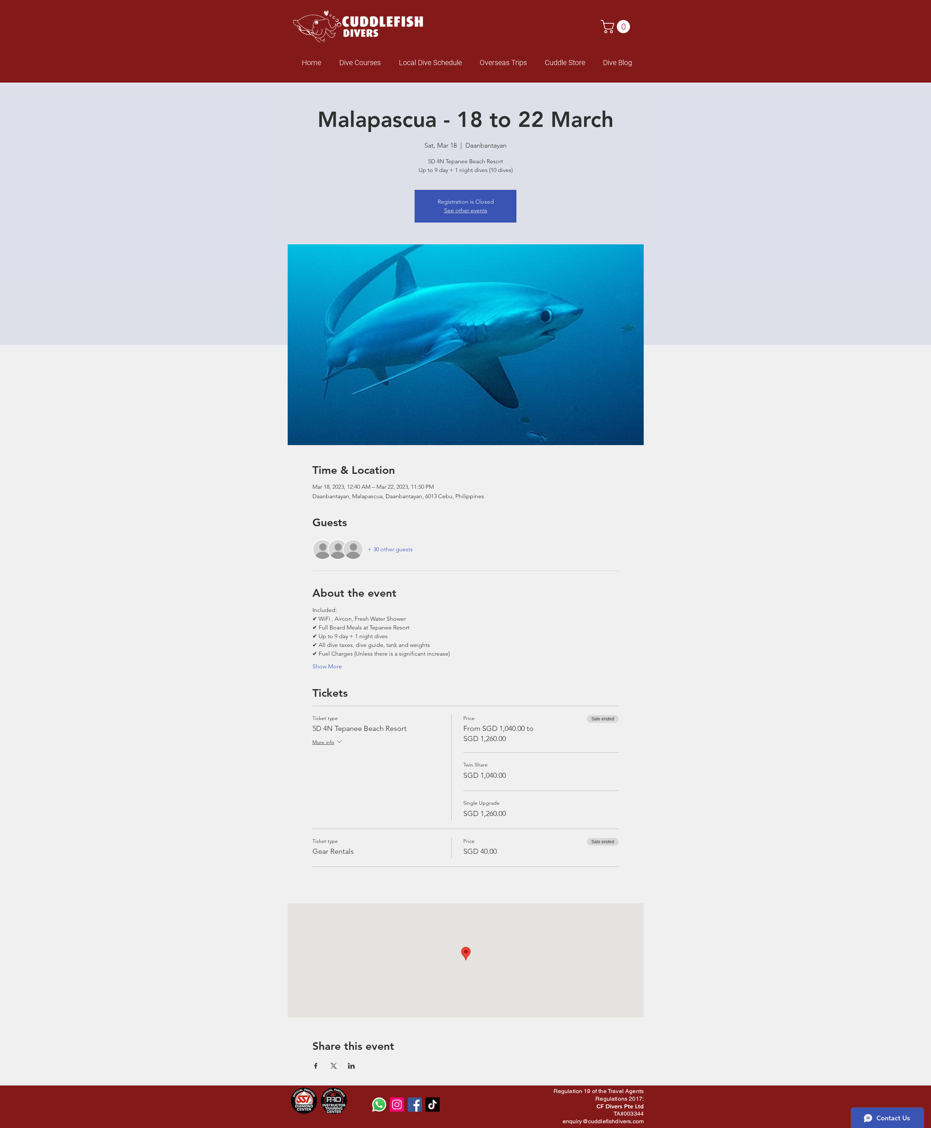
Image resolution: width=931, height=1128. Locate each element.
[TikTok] (432, 1104)
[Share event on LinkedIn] (351, 1066)
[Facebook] (415, 1104)
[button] (617, 26)
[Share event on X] (333, 1066)
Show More (327, 666)
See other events (465, 210)
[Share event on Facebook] (315, 1066)
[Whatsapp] (379, 1104)
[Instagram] (397, 1104)
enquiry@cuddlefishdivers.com (603, 1121)
